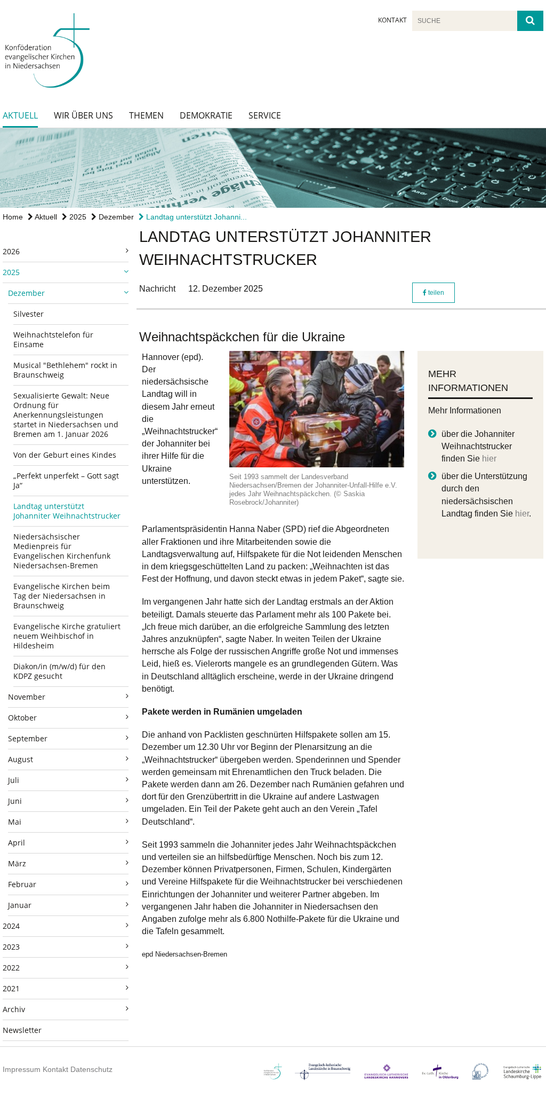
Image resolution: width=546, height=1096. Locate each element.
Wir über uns (83, 115)
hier (489, 458)
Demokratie (206, 115)
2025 (76, 217)
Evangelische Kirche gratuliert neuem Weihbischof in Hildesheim (67, 636)
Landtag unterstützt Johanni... (195, 217)
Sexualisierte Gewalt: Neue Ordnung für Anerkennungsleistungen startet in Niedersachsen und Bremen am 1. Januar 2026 (65, 414)
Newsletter (22, 1030)
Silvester (28, 314)
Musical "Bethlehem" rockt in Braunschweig (65, 370)
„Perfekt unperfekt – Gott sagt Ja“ (66, 480)
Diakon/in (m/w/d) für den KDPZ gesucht (59, 671)
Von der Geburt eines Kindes (64, 455)
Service (264, 115)
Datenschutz (91, 1069)
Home (13, 217)
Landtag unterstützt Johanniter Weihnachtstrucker (67, 511)
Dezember (115, 217)
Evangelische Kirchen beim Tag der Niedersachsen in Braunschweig (61, 595)
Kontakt (392, 20)
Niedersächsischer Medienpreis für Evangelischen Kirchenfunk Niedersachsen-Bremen (61, 550)
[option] (273, 168)
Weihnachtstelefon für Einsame (53, 339)
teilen (435, 292)
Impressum (22, 1069)
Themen (146, 115)
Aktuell (20, 115)
